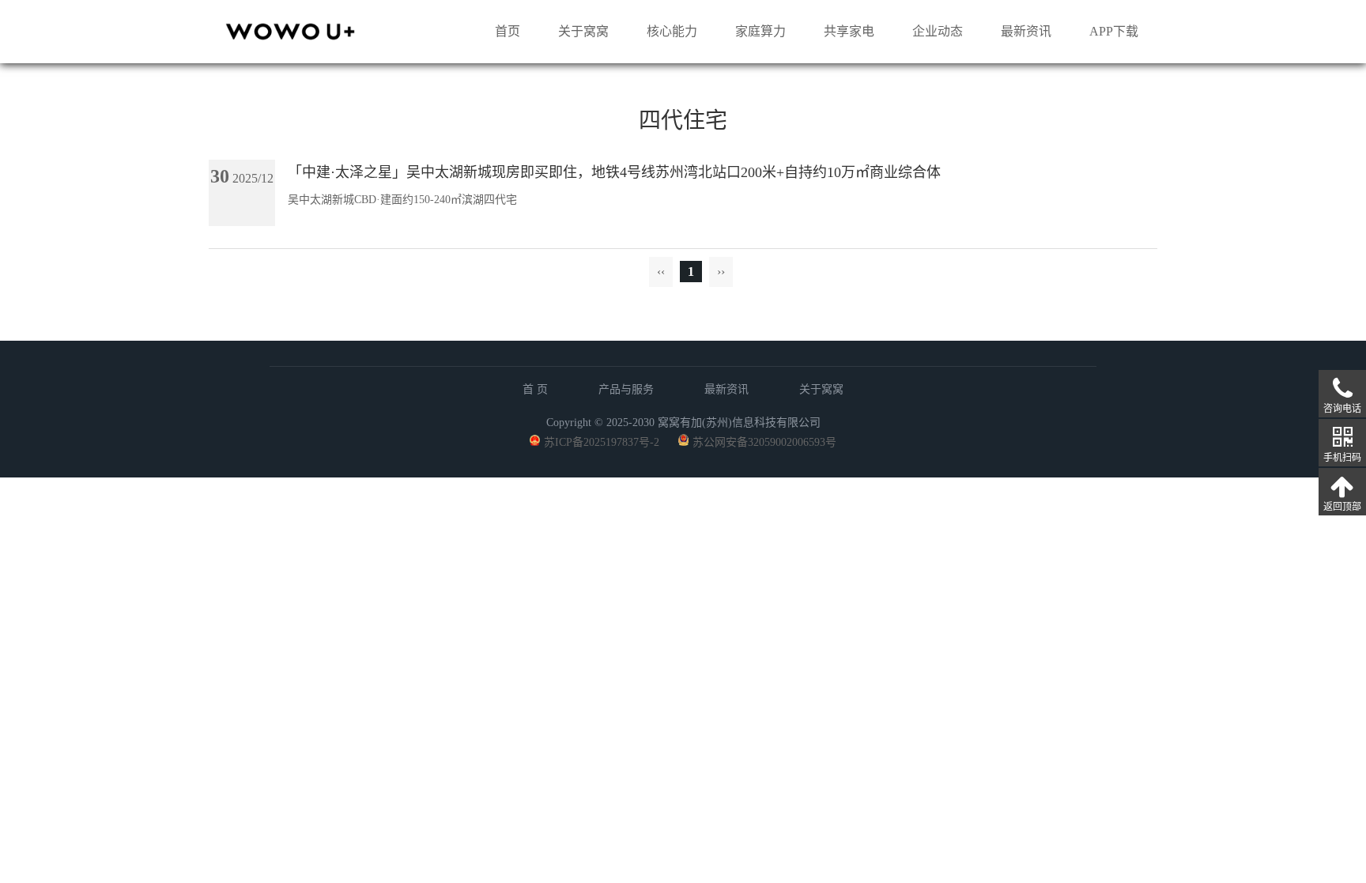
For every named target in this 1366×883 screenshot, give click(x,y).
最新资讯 (1026, 31)
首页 (507, 31)
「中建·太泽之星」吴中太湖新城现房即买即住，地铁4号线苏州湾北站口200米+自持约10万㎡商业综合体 (614, 172)
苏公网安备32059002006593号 (764, 442)
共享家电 (849, 31)
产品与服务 (626, 389)
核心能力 (672, 31)
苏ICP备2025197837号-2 (601, 442)
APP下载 (1113, 31)
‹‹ (661, 271)
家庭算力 (760, 31)
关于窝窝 (583, 31)
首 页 (535, 389)
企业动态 (937, 31)
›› (721, 271)
